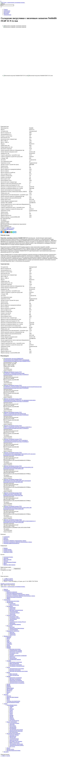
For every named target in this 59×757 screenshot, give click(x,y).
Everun (8, 667)
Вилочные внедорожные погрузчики (18, 671)
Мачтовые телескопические (16, 610)
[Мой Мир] (5, 232)
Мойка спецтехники (14, 742)
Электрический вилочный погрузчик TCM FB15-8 (15, 374)
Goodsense (11, 719)
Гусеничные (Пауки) (14, 612)
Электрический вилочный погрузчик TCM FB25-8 (15, 441)
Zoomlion (9, 660)
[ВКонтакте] (1, 232)
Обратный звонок (5, 754)
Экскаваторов (12, 727)
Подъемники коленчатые (15, 664)
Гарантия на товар (7, 552)
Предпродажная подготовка (13, 750)
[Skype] (13, 232)
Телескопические (13, 611)
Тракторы (5, 558)
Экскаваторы (10, 602)
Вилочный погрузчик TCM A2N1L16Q (13, 482)
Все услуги (12, 746)
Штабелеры (12, 623)
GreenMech (9, 644)
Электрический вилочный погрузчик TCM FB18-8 (15, 388)
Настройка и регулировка (15, 741)
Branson (8, 692)
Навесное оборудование (9, 564)
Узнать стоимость (7, 370)
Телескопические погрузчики (16, 668)
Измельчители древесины (13, 631)
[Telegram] (15, 232)
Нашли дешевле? (5, 225)
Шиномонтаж (12, 736)
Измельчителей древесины (16, 731)
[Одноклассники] (3, 232)
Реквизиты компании (12, 592)
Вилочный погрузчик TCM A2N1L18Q (13, 495)
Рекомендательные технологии (14, 597)
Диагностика (12, 737)
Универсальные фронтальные (16, 628)
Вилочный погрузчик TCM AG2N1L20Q (13, 522)
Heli (7, 693)
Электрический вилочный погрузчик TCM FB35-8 (15, 428)
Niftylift (8, 684)
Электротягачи (13, 619)
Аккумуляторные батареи (9, 562)
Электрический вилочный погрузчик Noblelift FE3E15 (16, 361)
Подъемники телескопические (16, 666)
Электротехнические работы (16, 745)
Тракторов (12, 724)
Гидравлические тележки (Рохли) (17, 621)
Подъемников (12, 728)
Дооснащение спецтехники (16, 744)
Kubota (8, 672)
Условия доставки (7, 550)
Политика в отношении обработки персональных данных (17, 542)
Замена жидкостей (13, 740)
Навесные (11, 632)
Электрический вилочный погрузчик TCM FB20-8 (15, 401)
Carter (8, 640)
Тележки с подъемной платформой (18, 655)
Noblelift (9, 647)
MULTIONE (10, 689)
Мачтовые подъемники (15, 679)
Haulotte (8, 676)
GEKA (8, 641)
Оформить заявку (5, 222)
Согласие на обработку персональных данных (14, 540)
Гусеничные (12, 603)
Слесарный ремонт (14, 738)
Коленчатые (12, 608)
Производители (7, 636)
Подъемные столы (13, 616)
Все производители (14, 720)
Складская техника (8, 557)
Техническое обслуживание (13, 733)
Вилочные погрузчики (15, 649)
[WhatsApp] (11, 232)
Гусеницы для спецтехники (13, 701)
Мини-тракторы (7, 559)
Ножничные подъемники (15, 651)
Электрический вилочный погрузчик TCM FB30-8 (15, 414)
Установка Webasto (14, 734)
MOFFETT (9, 690)
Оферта (8, 598)
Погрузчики (10, 625)
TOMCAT (9, 642)
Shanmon (9, 637)
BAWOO (9, 686)
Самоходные (12, 634)
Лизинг (8, 747)
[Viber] (9, 232)
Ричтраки (11, 620)
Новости (5, 538)
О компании (6, 536)
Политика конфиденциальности (11, 543)
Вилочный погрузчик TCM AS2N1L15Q (13, 468)
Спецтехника (7, 599)
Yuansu (8, 645)
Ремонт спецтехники (12, 721)
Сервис (5, 703)
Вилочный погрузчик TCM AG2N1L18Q (13, 508)
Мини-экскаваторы (14, 605)
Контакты (5, 539)
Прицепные (12, 614)
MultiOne (11, 718)
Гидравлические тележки (15, 650)
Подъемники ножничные (15, 662)
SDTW (8, 638)
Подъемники (10, 606)
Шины (5, 563)
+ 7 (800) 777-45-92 (9, 228)
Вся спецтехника (13, 732)
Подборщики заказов (14, 618)
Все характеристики (6, 218)
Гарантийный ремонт (12, 705)
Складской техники (14, 723)
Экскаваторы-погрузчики (13, 601)
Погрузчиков (12, 725)
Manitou (8, 685)
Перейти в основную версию (8, 583)
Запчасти (5, 560)
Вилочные (12, 627)
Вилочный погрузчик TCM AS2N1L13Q (13, 455)
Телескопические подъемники (16, 682)
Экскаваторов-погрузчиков (16, 729)
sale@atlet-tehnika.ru (8, 229)
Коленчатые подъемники (15, 677)
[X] (7, 232)
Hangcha (9, 646)
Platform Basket (10, 688)
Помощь (5, 548)
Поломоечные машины (15, 624)
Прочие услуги (10, 749)
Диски (8, 699)
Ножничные (12, 607)
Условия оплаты (7, 549)
